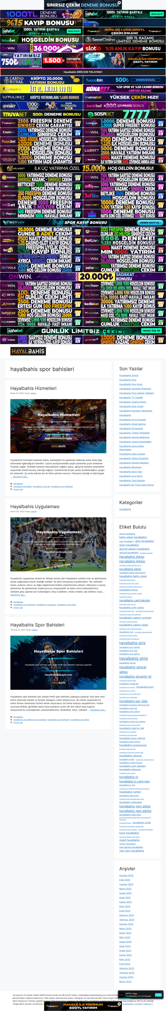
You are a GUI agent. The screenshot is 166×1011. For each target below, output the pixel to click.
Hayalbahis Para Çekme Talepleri (136, 393)
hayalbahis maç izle (41, 486)
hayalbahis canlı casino (131, 607)
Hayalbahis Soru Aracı (130, 384)
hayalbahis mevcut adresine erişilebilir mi (133, 715)
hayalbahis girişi (133, 658)
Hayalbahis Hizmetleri (33, 388)
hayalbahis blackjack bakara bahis (130, 587)
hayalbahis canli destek (134, 600)
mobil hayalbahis (129, 840)
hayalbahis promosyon (133, 745)
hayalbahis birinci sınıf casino (129, 583)
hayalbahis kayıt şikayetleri (128, 697)
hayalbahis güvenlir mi (135, 676)
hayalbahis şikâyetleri (146, 829)
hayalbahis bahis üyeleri (127, 580)
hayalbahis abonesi (146, 553)
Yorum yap (18, 489)
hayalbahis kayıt (145, 687)
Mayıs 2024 (125, 928)
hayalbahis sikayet (130, 755)
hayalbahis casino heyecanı (145, 611)
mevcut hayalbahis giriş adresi (129, 837)
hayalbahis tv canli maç (134, 781)
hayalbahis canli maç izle (127, 604)
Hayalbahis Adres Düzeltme (133, 458)
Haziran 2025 (126, 884)
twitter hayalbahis (127, 844)
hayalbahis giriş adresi (129, 654)
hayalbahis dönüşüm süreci (128, 635)
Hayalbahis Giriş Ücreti (131, 406)
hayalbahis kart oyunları (127, 687)
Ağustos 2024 (126, 915)
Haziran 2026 (126, 875)
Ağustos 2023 (126, 968)
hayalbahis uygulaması (46, 605)
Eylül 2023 (124, 964)
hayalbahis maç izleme (129, 711)
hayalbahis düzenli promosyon (129, 639)
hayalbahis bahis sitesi (133, 576)
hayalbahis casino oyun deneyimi (130, 614)
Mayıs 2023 (125, 981)
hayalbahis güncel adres (132, 669)
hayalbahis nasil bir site (131, 728)
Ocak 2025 (125, 897)
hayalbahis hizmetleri (22, 486)
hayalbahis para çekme (129, 742)
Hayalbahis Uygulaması (35, 506)
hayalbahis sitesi (126, 759)
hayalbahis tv (128, 777)
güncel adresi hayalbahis (134, 548)
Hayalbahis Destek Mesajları (134, 463)
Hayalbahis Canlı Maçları (132, 480)
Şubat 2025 (125, 893)
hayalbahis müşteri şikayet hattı (129, 725)
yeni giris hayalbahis (131, 850)
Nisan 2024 (125, 933)
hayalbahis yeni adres (66, 605)
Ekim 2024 (124, 906)
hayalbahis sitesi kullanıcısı (145, 760)
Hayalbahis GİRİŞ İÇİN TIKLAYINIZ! (83, 72)
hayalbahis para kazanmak (128, 735)
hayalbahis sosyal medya (130, 763)
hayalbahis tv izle (127, 785)
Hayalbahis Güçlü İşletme (132, 424)
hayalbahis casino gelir (126, 611)
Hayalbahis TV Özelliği (131, 397)
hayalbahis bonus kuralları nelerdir (130, 593)
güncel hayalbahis (129, 552)
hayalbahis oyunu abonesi (127, 732)
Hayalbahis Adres (131, 557)
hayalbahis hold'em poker (127, 680)
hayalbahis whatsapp (130, 802)
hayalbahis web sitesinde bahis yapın (131, 799)
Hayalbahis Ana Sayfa (130, 476)
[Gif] (83, 168)
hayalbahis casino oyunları (135, 617)
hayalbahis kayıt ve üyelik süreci (130, 694)
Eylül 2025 (124, 880)
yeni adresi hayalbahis (131, 847)
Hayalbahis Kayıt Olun (130, 471)
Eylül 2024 (124, 911)
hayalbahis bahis (130, 569)
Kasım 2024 (125, 902)
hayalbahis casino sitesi (133, 624)
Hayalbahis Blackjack (130, 467)
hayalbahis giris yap (128, 650)
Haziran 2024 (126, 924)
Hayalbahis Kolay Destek (132, 454)
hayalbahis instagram (129, 684)
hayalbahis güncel (127, 663)
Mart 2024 (124, 937)
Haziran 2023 (126, 977)
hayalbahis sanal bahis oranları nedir (131, 752)
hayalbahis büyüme (125, 597)
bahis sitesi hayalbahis (133, 537)
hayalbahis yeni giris (130, 814)
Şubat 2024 (125, 942)
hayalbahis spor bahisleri (62, 486)
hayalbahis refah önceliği (127, 749)
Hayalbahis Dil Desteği (131, 428)
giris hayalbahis (144, 541)
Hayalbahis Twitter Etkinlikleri (134, 433)
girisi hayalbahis (129, 545)
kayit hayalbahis (129, 833)
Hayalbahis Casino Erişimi (132, 402)
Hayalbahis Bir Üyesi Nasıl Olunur (136, 485)
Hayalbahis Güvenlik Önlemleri (135, 388)
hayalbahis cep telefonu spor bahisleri (29, 720)
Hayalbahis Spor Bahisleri (37, 624)
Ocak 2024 (125, 946)
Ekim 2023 (124, 959)
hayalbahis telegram (130, 769)
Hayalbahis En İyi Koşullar (132, 419)
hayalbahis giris (132, 643)
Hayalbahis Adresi (128, 375)
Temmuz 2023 (126, 972)
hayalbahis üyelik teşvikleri (128, 829)
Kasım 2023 (125, 955)
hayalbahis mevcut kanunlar (128, 718)
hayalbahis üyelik (142, 822)
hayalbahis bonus (128, 589)
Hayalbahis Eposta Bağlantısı (134, 437)
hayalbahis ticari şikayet (127, 773)
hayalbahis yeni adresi (135, 811)
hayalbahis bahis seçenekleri (132, 573)
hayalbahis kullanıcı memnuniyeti (134, 705)
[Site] (41, 123)
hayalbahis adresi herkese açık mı (130, 565)
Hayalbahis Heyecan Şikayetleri (135, 411)
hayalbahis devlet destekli (143, 632)
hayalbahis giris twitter (129, 647)
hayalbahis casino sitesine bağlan (130, 629)
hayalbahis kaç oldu (133, 701)
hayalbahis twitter (130, 791)
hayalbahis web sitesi (129, 795)
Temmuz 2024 (126, 919)
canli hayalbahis (126, 541)
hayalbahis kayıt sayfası (127, 691)
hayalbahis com (126, 632)
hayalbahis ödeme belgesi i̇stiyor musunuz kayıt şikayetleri (135, 818)
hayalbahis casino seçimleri (128, 622)
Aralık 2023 (125, 950)
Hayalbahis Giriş (127, 380)
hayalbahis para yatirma (132, 738)
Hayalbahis (18, 483)
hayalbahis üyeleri (125, 823)
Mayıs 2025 (125, 888)
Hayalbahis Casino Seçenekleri (135, 441)
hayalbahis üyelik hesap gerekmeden (131, 826)
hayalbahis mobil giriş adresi (132, 721)
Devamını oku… (21, 476)
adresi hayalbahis (127, 534)
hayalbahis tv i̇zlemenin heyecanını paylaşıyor (134, 789)
